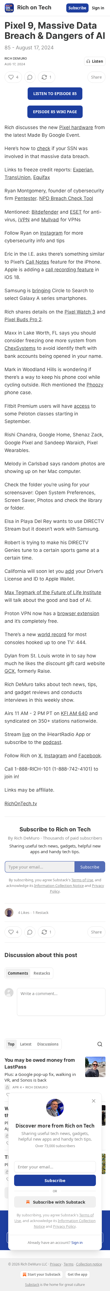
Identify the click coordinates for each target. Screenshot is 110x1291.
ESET (76, 212)
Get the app (77, 1274)
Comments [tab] (18, 973)
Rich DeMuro (16, 58)
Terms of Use (82, 879)
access (82, 406)
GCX (10, 671)
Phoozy (95, 385)
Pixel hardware (76, 127)
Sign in (98, 7)
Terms (69, 1264)
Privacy (55, 1264)
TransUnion (17, 177)
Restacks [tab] (42, 973)
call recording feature (69, 269)
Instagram (51, 233)
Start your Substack (44, 1274)
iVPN (24, 219)
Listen (97, 61)
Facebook (89, 755)
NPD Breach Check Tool (66, 198)
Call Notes (37, 262)
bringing (41, 290)
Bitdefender (45, 212)
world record (52, 634)
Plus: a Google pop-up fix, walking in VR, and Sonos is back (40, 1077)
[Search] (99, 1044)
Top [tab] (11, 1044)
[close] (93, 1100)
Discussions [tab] (47, 1044)
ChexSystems (20, 348)
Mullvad (50, 219)
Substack (32, 1284)
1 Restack (41, 912)
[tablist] (29, 973)
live (26, 734)
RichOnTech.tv (21, 803)
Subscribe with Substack (59, 1202)
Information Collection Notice (59, 885)
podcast (52, 742)
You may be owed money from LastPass (40, 1063)
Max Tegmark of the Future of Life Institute (53, 592)
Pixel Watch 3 (80, 312)
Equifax (41, 177)
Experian (83, 170)
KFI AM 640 (74, 713)
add (69, 571)
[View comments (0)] (30, 77)
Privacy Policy (64, 1226)
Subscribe (77, 7)
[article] (55, 1077)
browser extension (78, 613)
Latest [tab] (26, 1044)
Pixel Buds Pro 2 (23, 319)
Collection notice (89, 1264)
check (43, 148)
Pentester (25, 198)
